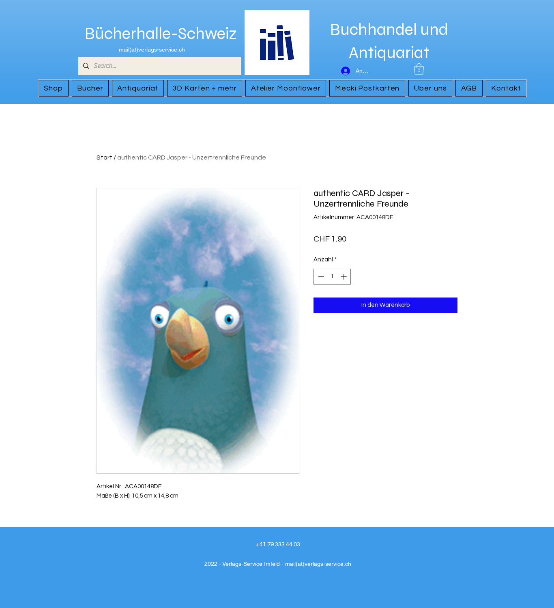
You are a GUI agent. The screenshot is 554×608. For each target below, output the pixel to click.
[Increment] (344, 276)
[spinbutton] (332, 276)
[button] (419, 69)
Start (104, 157)
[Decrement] (320, 276)
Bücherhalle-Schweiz (161, 33)
